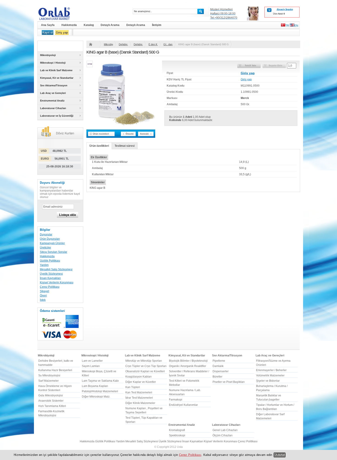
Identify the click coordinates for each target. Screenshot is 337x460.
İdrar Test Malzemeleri (139, 397)
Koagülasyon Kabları (138, 376)
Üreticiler (45, 247)
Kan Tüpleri (132, 387)
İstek (43, 300)
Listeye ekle (67, 215)
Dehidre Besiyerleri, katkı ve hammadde (123, 44)
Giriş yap (62, 32)
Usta (180, 447)
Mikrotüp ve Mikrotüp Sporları (143, 360)
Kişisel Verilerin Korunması (56, 282)
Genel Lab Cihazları (225, 430)
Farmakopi (175, 399)
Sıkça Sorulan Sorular (53, 252)
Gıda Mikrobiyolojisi (50, 395)
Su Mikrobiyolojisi (49, 375)
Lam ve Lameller (92, 360)
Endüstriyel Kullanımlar (183, 404)
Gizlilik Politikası (50, 260)
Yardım (44, 265)
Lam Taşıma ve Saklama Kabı (100, 380)
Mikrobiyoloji (108, 44)
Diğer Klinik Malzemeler (140, 403)
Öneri (43, 295)
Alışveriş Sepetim (285, 9)
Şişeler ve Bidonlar (268, 380)
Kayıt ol (47, 32)
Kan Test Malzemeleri (138, 392)
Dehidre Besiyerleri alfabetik (138, 44)
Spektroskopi (177, 435)
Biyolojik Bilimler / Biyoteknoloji (188, 360)
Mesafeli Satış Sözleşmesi (56, 269)
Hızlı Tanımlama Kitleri (52, 406)
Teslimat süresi (125, 145)
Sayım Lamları (91, 366)
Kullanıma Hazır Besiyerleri (55, 370)
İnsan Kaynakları (50, 278)
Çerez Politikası (49, 286)
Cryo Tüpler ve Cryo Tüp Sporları (145, 366)
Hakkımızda (47, 256)
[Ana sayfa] (93, 44)
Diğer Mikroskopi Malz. (96, 396)
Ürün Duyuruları (50, 238)
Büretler (217, 376)
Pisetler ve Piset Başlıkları (229, 382)
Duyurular (46, 234)
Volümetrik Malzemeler (270, 375)
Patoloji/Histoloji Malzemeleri (100, 391)
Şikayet (44, 291)
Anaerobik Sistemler (51, 400)
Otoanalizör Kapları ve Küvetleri (145, 371)
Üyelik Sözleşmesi (51, 273)
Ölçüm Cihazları (222, 435)
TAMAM (279, 455)
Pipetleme (219, 360)
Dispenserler (221, 371)
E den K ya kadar (153, 44)
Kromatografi (177, 430)
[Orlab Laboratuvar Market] (60, 13)
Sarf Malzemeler (48, 380)
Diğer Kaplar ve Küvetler (140, 382)
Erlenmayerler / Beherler (271, 370)
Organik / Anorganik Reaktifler (187, 366)
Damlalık (218, 366)
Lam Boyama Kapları (95, 386)
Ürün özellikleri (99, 145)
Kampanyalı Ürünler (52, 243)
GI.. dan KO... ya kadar (168, 44)
